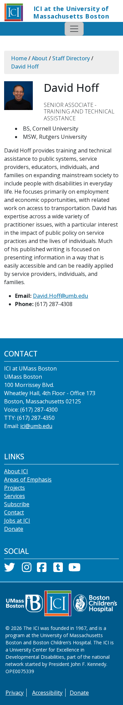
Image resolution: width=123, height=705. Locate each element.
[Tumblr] (58, 569)
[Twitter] (9, 569)
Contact (14, 512)
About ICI (16, 471)
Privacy (14, 692)
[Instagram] (26, 569)
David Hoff (25, 66)
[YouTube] (74, 569)
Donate (13, 529)
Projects (14, 487)
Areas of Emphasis (28, 479)
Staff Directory (71, 58)
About (39, 58)
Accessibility (47, 692)
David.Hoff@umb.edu (60, 296)
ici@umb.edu (36, 426)
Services (14, 496)
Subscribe (16, 504)
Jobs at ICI (17, 520)
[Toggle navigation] (74, 29)
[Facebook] (41, 569)
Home (19, 58)
